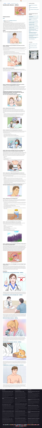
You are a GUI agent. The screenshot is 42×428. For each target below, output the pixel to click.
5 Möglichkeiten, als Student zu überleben (33, 25)
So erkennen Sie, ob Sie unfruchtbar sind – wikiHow (12, 294)
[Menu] (0, 0)
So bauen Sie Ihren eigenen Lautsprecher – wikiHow (7, 391)
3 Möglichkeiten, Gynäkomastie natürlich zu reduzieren (13, 365)
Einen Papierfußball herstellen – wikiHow (6, 404)
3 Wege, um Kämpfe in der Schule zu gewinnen (34, 9)
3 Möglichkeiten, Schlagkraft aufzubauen (33, 7)
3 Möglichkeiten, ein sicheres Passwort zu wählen (33, 405)
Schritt (4, 18)
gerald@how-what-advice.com (13, 20)
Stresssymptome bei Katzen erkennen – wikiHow (12, 341)
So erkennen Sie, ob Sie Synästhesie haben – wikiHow (13, 272)
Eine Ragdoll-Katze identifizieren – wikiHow (19, 391)
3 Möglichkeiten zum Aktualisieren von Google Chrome (33, 418)
